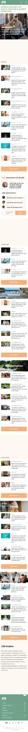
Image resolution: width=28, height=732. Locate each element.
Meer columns (14, 282)
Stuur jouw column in (20, 213)
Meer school (14, 637)
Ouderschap (5, 710)
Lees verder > (17, 184)
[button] (24, 703)
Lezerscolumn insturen (7, 713)
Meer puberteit (14, 495)
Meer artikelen (14, 169)
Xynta (16, 729)
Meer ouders (14, 566)
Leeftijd (4, 708)
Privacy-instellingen (7, 717)
